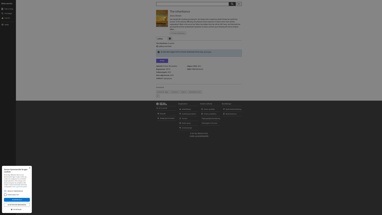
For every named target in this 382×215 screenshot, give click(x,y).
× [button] (29, 168)
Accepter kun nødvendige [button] (17, 205)
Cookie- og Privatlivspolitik (19, 187)
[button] (17, 209)
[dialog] (17, 189)
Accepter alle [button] (17, 200)
